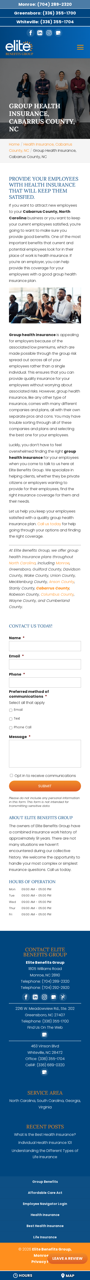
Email (16, 656)
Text (17, 718)
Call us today (49, 524)
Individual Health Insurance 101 (45, 1142)
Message (20, 737)
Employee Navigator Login (45, 1203)
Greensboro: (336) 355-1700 (45, 13)
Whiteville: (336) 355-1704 (45, 22)
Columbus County (57, 594)
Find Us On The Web (45, 1027)
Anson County (61, 581)
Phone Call (22, 727)
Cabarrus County (52, 588)
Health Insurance (45, 1215)
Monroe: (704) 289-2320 (45, 4)
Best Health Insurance (45, 1226)
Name (17, 638)
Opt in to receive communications (45, 775)
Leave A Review (67, 1258)
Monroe (62, 563)
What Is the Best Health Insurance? (45, 1134)
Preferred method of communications (29, 694)
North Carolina (22, 563)
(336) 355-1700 (55, 1021)
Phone (17, 674)
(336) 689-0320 (51, 1065)
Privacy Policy (45, 1261)
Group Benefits (45, 1181)
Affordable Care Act (45, 1192)
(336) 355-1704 (51, 1058)
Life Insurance (45, 1237)
